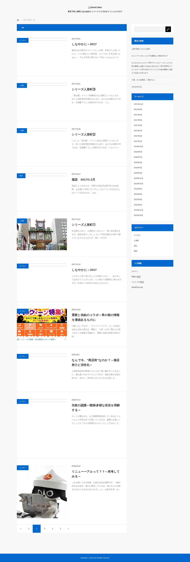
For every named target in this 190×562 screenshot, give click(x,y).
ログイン (135, 271)
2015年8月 (138, 194)
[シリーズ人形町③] (42, 99)
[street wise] (95, 7)
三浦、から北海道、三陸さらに (143, 80)
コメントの (138, 282)
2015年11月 (138, 178)
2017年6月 (138, 115)
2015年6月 (138, 199)
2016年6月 (138, 162)
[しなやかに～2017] (42, 54)
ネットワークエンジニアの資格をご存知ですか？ (150, 56)
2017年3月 (138, 131)
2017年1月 (138, 141)
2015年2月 (138, 205)
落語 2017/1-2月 (83, 179)
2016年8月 (138, 152)
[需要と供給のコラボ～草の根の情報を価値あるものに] (42, 324)
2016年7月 (138, 157)
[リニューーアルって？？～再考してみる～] (42, 491)
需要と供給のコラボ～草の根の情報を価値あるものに (95, 317)
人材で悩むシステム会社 (141, 49)
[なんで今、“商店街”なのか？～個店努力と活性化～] (42, 370)
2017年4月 (138, 125)
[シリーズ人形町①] (42, 234)
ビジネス (23, 40)
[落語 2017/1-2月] (42, 189)
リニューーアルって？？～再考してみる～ (96, 474)
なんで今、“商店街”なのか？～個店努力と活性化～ (95, 362)
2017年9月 (138, 109)
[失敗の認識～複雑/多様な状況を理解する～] (42, 425)
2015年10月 (138, 184)
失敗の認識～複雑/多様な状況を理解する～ (96, 408)
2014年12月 (138, 210)
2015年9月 (138, 189)
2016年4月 (138, 168)
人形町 (22, 85)
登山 (135, 246)
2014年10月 (138, 215)
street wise (93, 558)
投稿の (136, 277)
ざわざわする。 (137, 87)
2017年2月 (138, 136)
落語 (21, 176)
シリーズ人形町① (84, 224)
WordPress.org (137, 287)
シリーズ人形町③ (84, 89)
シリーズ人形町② (84, 134)
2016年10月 (138, 147)
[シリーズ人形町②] (42, 144)
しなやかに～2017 (84, 44)
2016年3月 (138, 173)
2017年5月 (138, 120)
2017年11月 (138, 104)
